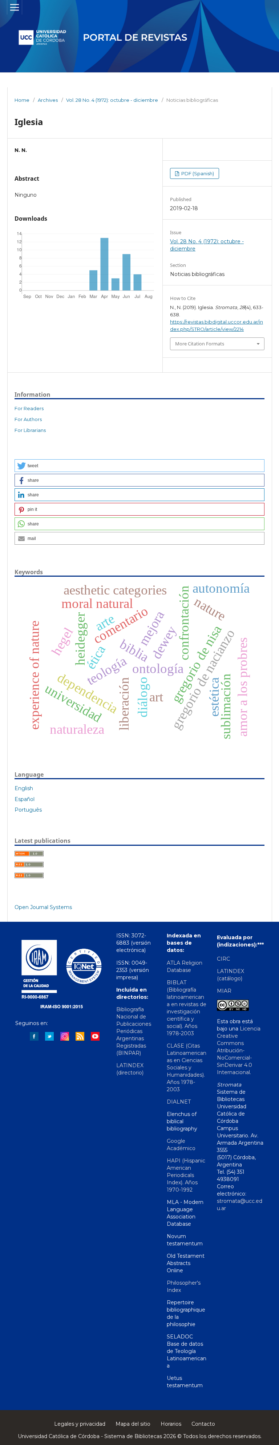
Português (28, 809)
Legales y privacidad (79, 1424)
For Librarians (30, 430)
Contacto (203, 1424)
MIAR (224, 991)
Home (22, 100)
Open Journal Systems (43, 907)
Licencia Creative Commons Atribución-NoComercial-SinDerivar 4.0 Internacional (238, 1050)
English (24, 788)
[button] (139, 465)
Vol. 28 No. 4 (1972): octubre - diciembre (112, 100)
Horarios (171, 1424)
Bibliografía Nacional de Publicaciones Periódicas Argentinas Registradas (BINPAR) (133, 1031)
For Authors (28, 419)
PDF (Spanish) (197, 173)
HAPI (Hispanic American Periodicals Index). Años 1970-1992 (186, 1175)
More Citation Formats (199, 343)
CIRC (223, 959)
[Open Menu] (14, 7)
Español (25, 799)
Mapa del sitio (133, 1424)
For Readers (29, 408)
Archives (48, 100)
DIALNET (179, 1101)
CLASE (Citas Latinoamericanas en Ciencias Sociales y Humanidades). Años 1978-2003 (186, 1067)
